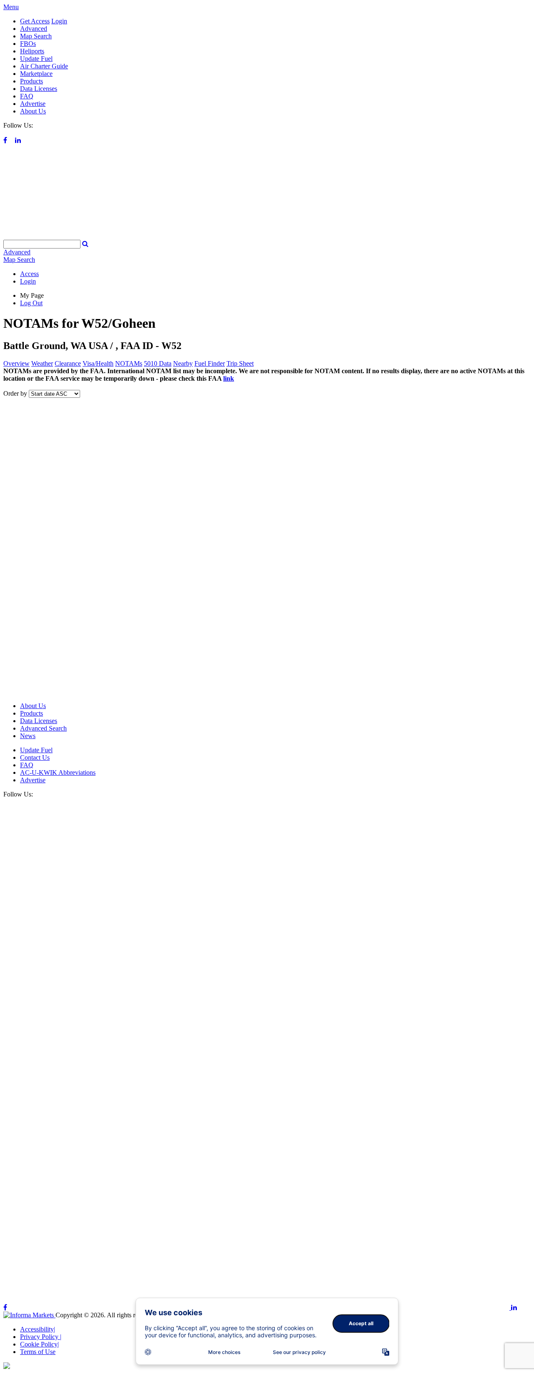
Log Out (31, 302)
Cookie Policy (39, 1344)
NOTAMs (128, 363)
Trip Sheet (240, 363)
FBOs (28, 43)
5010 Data (157, 363)
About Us (33, 111)
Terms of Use (37, 1351)
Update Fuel (36, 58)
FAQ (26, 96)
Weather (42, 363)
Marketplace (36, 73)
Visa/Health (98, 363)
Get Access (35, 21)
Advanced (33, 28)
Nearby (183, 363)
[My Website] (267, 235)
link (228, 378)
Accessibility (37, 1329)
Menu (11, 6)
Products (31, 81)
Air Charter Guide (44, 66)
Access (29, 273)
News (27, 735)
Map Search (36, 36)
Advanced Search (43, 728)
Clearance (68, 363)
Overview (16, 363)
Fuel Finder (209, 363)
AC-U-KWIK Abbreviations (58, 772)
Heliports (32, 51)
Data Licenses (38, 88)
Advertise (32, 103)
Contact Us (35, 757)
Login (59, 21)
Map (19, 259)
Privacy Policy (40, 1336)
